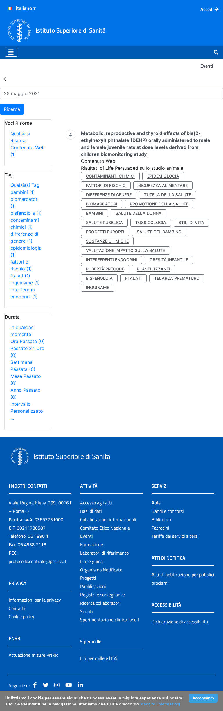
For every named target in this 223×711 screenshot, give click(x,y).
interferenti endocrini (111, 259)
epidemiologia (163, 176)
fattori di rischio (106, 185)
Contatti (17, 608)
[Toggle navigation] (11, 52)
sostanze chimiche (107, 241)
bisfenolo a (26, 213)
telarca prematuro (176, 278)
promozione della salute (159, 203)
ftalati (20, 276)
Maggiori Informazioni (160, 704)
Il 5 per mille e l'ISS (99, 658)
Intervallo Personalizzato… (26, 411)
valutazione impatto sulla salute (125, 250)
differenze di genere (109, 194)
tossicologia (150, 222)
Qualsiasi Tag (24, 185)
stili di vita (191, 222)
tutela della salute (167, 194)
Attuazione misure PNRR (33, 655)
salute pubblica (104, 222)
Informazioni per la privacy (35, 599)
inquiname (25, 283)
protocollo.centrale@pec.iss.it (37, 561)
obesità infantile (169, 259)
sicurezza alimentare (163, 185)
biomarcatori (101, 203)
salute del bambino (159, 231)
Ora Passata (27, 341)
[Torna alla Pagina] (4, 78)
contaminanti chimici (110, 176)
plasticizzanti (153, 268)
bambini (22, 192)
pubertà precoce (105, 268)
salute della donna (138, 213)
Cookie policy (21, 616)
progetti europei (105, 231)
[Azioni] (9, 8)
